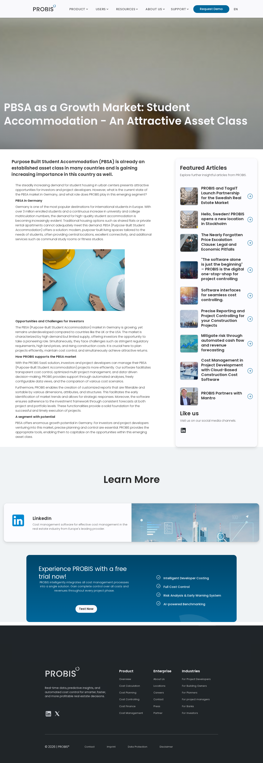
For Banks (188, 706)
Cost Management (131, 713)
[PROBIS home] (62, 671)
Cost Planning (127, 692)
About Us (159, 679)
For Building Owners (194, 685)
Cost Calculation (129, 685)
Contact (158, 699)
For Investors (190, 713)
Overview (125, 679)
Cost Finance (127, 706)
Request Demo (211, 9)
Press (156, 706)
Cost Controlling (129, 699)
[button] (78, 9)
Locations (159, 685)
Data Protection (137, 746)
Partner (157, 713)
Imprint (111, 746)
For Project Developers (196, 679)
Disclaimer (166, 746)
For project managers (196, 699)
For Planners (189, 692)
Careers (158, 692)
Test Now (86, 609)
